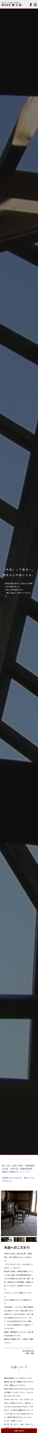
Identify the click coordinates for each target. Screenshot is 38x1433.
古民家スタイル (12, 1177)
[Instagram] (35, 4)
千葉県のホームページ (18, 1171)
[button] (3, 1213)
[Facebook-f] (31, 4)
